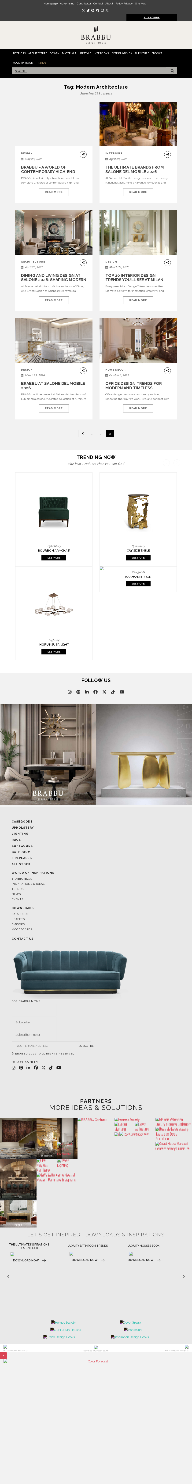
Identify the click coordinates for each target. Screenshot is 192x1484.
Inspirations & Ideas (28, 883)
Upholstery (23, 827)
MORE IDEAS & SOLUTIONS (96, 1108)
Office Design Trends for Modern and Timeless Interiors (133, 387)
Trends (18, 889)
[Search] (171, 70)
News (16, 894)
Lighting (20, 833)
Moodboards (22, 929)
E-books (18, 924)
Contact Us (22, 938)
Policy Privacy (124, 3)
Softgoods (22, 846)
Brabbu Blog (22, 878)
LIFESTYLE (85, 53)
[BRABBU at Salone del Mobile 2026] (53, 340)
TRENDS (41, 62)
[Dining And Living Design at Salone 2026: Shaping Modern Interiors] (53, 232)
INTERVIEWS (101, 53)
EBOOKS (157, 53)
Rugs (16, 839)
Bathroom (21, 852)
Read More (54, 192)
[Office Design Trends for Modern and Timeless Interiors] (138, 340)
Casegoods (22, 821)
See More (53, 557)
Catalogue (20, 914)
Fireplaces (22, 858)
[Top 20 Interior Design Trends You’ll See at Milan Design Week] (138, 232)
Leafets (18, 919)
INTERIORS (19, 53)
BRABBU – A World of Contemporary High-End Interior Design (48, 171)
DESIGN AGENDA (121, 53)
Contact (98, 3)
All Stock (21, 864)
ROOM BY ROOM (22, 62)
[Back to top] (180, 1472)
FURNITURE (142, 53)
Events (17, 899)
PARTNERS (96, 1101)
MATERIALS (69, 53)
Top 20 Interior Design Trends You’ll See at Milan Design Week (134, 279)
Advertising (67, 3)
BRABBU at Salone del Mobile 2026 (53, 385)
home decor (115, 369)
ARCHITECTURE (37, 53)
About (109, 3)
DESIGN (54, 53)
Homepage (51, 3)
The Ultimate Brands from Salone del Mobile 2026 (134, 169)
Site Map (140, 3)
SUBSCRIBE (85, 1045)
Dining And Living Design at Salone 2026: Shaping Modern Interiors (53, 279)
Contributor (84, 3)
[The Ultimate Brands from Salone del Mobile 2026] (138, 124)
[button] (177, 559)
